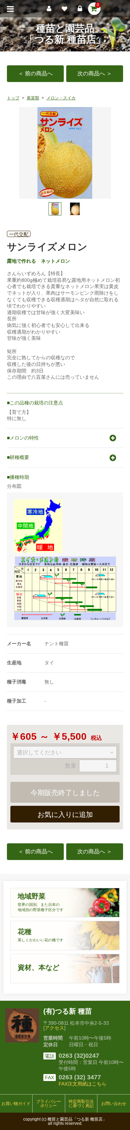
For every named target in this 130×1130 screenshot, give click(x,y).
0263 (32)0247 (79, 1056)
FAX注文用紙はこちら (82, 1084)
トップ (13, 98)
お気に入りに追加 (65, 814)
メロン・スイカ (61, 98)
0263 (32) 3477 (80, 1077)
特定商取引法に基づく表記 (81, 1103)
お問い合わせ (113, 1104)
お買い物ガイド (16, 1104)
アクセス (54, 1028)
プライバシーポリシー (48, 1103)
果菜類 (33, 98)
